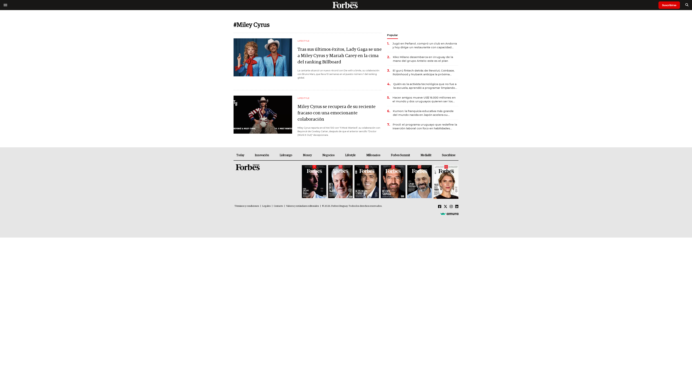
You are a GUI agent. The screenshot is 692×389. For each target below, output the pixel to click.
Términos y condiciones (246, 206)
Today (240, 155)
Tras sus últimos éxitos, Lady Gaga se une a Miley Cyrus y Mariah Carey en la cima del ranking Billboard (340, 55)
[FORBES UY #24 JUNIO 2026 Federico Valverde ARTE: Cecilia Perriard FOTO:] (314, 182)
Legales (266, 206)
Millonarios (373, 155)
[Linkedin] (456, 206)
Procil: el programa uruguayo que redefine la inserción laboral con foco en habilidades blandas (425, 126)
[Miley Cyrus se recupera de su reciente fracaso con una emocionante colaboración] (263, 115)
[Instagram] (451, 206)
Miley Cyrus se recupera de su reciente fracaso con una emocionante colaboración (337, 113)
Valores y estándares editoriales (302, 206)
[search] (686, 5)
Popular (392, 35)
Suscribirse (669, 5)
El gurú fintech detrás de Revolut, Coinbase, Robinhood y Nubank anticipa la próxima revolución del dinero (423, 72)
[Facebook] (439, 206)
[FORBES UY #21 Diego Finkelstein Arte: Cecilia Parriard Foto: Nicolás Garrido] (393, 182)
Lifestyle (350, 155)
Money (307, 155)
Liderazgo (286, 155)
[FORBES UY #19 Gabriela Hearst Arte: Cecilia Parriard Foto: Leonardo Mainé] (445, 182)
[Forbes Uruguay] (346, 5)
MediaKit (426, 155)
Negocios (328, 155)
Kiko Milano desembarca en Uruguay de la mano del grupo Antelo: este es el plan (423, 58)
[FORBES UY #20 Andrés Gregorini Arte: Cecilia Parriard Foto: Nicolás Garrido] (419, 182)
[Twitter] (445, 206)
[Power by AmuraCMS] (449, 213)
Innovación (262, 155)
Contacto (278, 206)
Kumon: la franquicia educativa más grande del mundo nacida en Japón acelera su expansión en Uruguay (423, 113)
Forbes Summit (400, 155)
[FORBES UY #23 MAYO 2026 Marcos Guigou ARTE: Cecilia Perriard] (340, 182)
